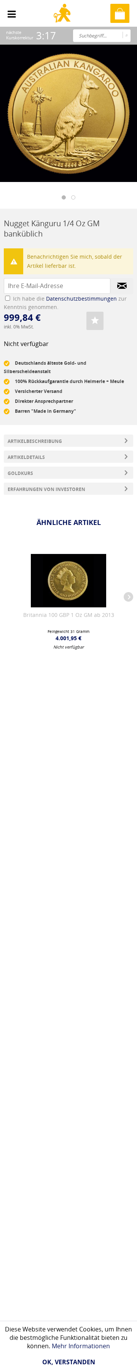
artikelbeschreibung (35, 441)
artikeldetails (26, 457)
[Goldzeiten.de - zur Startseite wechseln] (63, 19)
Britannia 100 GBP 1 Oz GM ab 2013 (68, 614)
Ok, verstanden (68, 1362)
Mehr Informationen (81, 1346)
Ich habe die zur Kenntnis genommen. (65, 303)
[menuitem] (12, 11)
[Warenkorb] (119, 13)
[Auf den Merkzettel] (95, 321)
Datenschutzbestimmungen (81, 298)
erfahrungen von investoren (46, 489)
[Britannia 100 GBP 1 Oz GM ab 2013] (68, 580)
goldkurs (20, 473)
